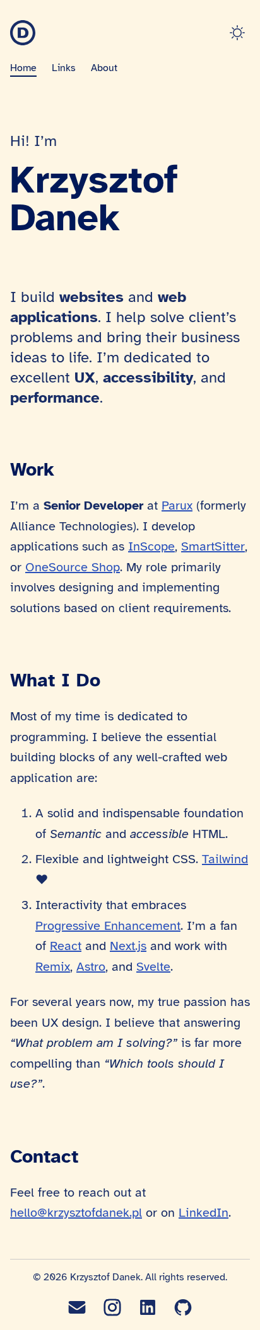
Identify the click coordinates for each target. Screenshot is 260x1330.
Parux (177, 505)
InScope (151, 546)
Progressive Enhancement (107, 926)
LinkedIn (203, 1213)
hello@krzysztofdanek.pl (76, 1213)
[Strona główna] (22, 32)
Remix (52, 967)
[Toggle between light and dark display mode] (240, 32)
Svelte (153, 967)
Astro (90, 967)
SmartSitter (213, 546)
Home (23, 68)
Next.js (128, 946)
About (104, 68)
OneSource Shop (72, 567)
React (65, 946)
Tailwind (225, 859)
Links (64, 68)
